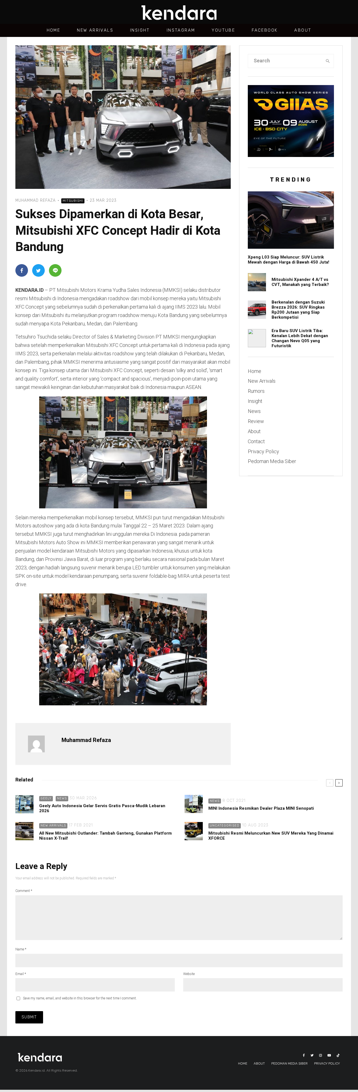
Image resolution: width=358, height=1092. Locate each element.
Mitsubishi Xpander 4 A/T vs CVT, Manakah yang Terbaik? (300, 282)
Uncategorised (224, 825)
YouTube (223, 30)
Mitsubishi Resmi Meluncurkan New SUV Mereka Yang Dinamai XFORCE (270, 835)
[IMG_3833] (257, 338)
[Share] (21, 270)
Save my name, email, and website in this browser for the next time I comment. (80, 998)
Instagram (181, 30)
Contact (256, 441)
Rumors (256, 391)
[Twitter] (312, 1055)
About (302, 30)
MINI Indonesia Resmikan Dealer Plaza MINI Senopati (261, 808)
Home (53, 30)
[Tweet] (38, 270)
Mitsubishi (73, 201)
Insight (140, 30)
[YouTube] (329, 1055)
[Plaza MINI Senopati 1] (194, 804)
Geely (46, 798)
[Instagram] (320, 1055)
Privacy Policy (263, 451)
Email (20, 974)
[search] (328, 61)
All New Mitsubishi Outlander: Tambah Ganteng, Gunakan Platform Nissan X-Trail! (105, 835)
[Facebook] (304, 1055)
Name (20, 949)
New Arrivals (95, 30)
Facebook (264, 30)
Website (189, 974)
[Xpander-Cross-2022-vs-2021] (257, 282)
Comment (23, 891)
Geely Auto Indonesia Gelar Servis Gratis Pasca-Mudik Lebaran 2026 (102, 809)
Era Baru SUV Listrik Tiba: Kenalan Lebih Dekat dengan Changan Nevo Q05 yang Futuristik (300, 338)
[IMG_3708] (194, 831)
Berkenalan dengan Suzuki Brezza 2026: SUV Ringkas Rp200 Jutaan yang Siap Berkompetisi (298, 310)
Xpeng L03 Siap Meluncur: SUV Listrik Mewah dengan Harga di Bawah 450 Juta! (288, 260)
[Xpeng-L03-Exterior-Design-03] (291, 220)
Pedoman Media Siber (272, 461)
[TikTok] (338, 1055)
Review (256, 421)
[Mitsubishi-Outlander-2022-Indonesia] (24, 831)
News (254, 411)
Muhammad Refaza (35, 200)
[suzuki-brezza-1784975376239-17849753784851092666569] (257, 309)
